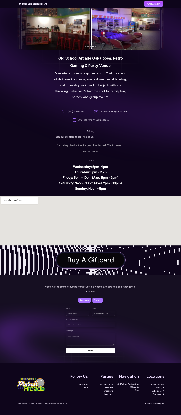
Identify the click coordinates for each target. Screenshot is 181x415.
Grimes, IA (159, 387)
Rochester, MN (157, 384)
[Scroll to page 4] (93, 46)
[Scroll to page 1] (85, 46)
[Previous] (21, 28)
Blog (137, 390)
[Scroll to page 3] (90, 46)
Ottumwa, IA (158, 394)
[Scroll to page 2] (88, 46)
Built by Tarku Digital (154, 403)
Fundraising (108, 391)
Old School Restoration (128, 384)
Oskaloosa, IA (158, 391)
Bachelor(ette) (106, 384)
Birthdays (108, 394)
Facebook (83, 384)
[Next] (159, 28)
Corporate (108, 387)
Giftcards (134, 387)
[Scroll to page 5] (95, 46)
